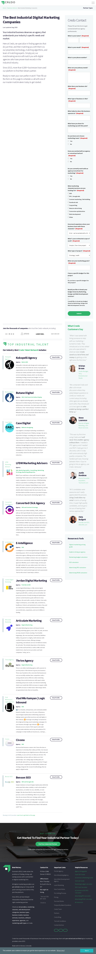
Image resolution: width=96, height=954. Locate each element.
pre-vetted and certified (73, 938)
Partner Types (88, 8)
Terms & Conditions (60, 921)
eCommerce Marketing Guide (84, 878)
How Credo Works (59, 889)
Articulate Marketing (8, 621)
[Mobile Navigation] (93, 2)
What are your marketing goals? (79, 262)
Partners (56, 913)
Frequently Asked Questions (62, 905)
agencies (22, 920)
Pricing (56, 897)
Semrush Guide (79, 881)
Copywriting (73, 205)
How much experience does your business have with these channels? (79, 226)
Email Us (43, 903)
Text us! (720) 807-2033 (44, 898)
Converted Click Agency (9, 503)
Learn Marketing (59, 885)
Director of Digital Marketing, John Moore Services (84, 425)
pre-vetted (15, 887)
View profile (56, 357)
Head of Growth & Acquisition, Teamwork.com (84, 480)
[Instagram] (65, 930)
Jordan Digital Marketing (9, 581)
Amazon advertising (75, 208)
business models (17, 915)
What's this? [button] (61, 950)
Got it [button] (86, 950)
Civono (7, 739)
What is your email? (78, 47)
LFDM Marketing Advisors (8, 464)
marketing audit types (19, 923)
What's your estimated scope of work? (79, 240)
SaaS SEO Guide (80, 874)
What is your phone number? (77, 57)
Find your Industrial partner (48, 844)
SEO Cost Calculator (81, 887)
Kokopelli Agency (8, 358)
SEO (70, 193)
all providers (23, 907)
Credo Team (58, 909)
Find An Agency (58, 871)
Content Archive (59, 925)
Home (4, 8)
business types (24, 912)
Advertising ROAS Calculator (83, 899)
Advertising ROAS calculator (78, 573)
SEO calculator (74, 562)
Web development (75, 214)
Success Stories (59, 901)
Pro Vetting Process (60, 893)
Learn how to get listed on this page (26, 815)
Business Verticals (12, 8)
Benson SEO (9, 776)
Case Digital (8, 422)
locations (21, 918)
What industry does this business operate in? (79, 112)
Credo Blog (57, 917)
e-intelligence (9, 542)
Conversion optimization (77, 211)
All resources (79, 902)
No (71, 144)
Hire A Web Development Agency (61, 880)
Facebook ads (73, 202)
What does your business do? (77, 87)
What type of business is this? (78, 100)
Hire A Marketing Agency (61, 875)
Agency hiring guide (81, 871)
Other (71, 217)
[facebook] (61, 930)
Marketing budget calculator (78, 557)
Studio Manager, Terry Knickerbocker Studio (83, 374)
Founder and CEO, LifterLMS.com (84, 523)
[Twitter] (56, 930)
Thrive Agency (9, 660)
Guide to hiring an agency (77, 552)
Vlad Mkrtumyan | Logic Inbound (9, 699)
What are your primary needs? (78, 69)
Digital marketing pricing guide (77, 546)
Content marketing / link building (79, 199)
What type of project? (79, 251)
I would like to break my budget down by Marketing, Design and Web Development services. (78, 303)
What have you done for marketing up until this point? (78, 125)
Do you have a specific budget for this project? (78, 281)
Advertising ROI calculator (77, 567)
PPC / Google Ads (74, 196)
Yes (71, 141)
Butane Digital (9, 392)
